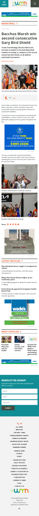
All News (19, 427)
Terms (14, 502)
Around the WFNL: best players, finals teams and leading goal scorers (32, 349)
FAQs (19, 483)
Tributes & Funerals (20, 468)
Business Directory (19, 474)
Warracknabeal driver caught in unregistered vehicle (19, 267)
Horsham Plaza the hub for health (5, 348)
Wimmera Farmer (19, 447)
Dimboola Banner (19, 438)
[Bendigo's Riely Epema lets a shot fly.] (20, 205)
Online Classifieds (19, 466)
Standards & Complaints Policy (19, 505)
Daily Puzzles (19, 463)
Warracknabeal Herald (19, 435)
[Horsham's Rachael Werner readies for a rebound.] (20, 176)
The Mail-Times (19, 432)
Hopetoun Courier (19, 444)
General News (19, 451)
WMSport (19, 430)
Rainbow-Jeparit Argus (19, 441)
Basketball (8, 23)
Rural (19, 456)
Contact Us (19, 486)
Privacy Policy (21, 502)
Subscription (19, 477)
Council (19, 453)
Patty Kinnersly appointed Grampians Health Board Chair (19, 290)
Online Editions (19, 460)
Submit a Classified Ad (19, 471)
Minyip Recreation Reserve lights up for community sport (17, 278)
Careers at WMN (19, 480)
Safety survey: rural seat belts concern (19, 348)
